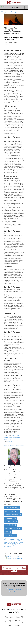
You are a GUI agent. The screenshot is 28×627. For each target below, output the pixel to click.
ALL (11, 12)
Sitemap (12, 622)
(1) (10, 535)
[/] (14, 2)
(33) (13, 515)
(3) (10, 518)
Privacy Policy (19, 622)
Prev (6, 12)
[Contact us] (20, 7)
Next (17, 12)
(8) (12, 508)
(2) (10, 525)
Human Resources (10, 437)
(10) (8, 532)
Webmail (17, 625)
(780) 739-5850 (14, 613)
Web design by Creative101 (14, 617)
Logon (10, 625)
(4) (12, 511)
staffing (9, 441)
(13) (17, 528)
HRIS (18, 435)
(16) (8, 528)
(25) (11, 521)
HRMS (14, 435)
